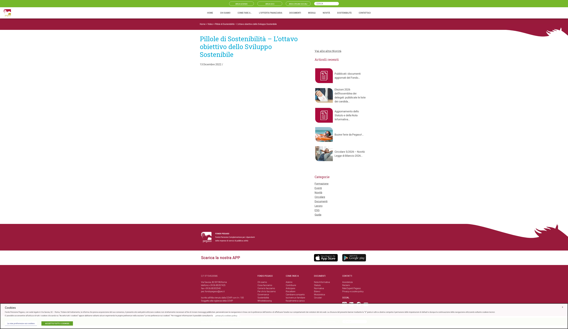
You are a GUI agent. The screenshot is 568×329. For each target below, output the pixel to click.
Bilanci (317, 291)
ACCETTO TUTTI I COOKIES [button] (57, 323)
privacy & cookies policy (226, 316)
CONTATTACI (365, 13)
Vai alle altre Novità (328, 51)
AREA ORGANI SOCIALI (298, 4)
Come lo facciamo (266, 288)
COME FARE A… (245, 13)
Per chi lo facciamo (267, 291)
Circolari (318, 297)
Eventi (318, 188)
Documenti (321, 201)
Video (210, 24)
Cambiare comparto (295, 294)
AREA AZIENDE (241, 4)
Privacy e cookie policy (353, 291)
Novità (318, 192)
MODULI (312, 13)
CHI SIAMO (225, 13)
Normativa (319, 288)
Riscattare (290, 291)
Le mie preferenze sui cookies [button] (21, 323)
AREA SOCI (269, 4)
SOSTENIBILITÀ (344, 13)
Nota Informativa (322, 282)
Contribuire (291, 285)
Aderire (289, 282)
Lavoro (318, 205)
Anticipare (290, 288)
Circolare (320, 196)
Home (202, 24)
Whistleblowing (265, 301)
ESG (317, 210)
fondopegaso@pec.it (215, 291)
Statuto (317, 285)
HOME (210, 13)
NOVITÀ (326, 13)
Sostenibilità (263, 297)
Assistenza (347, 282)
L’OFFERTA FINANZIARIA (270, 13)
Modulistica (319, 294)
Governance (263, 294)
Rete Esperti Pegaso (351, 288)
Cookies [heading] (10, 307)
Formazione (322, 183)
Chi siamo (262, 282)
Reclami (346, 285)
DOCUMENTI (295, 13)
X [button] (562, 307)
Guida (318, 214)
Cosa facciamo (265, 285)
